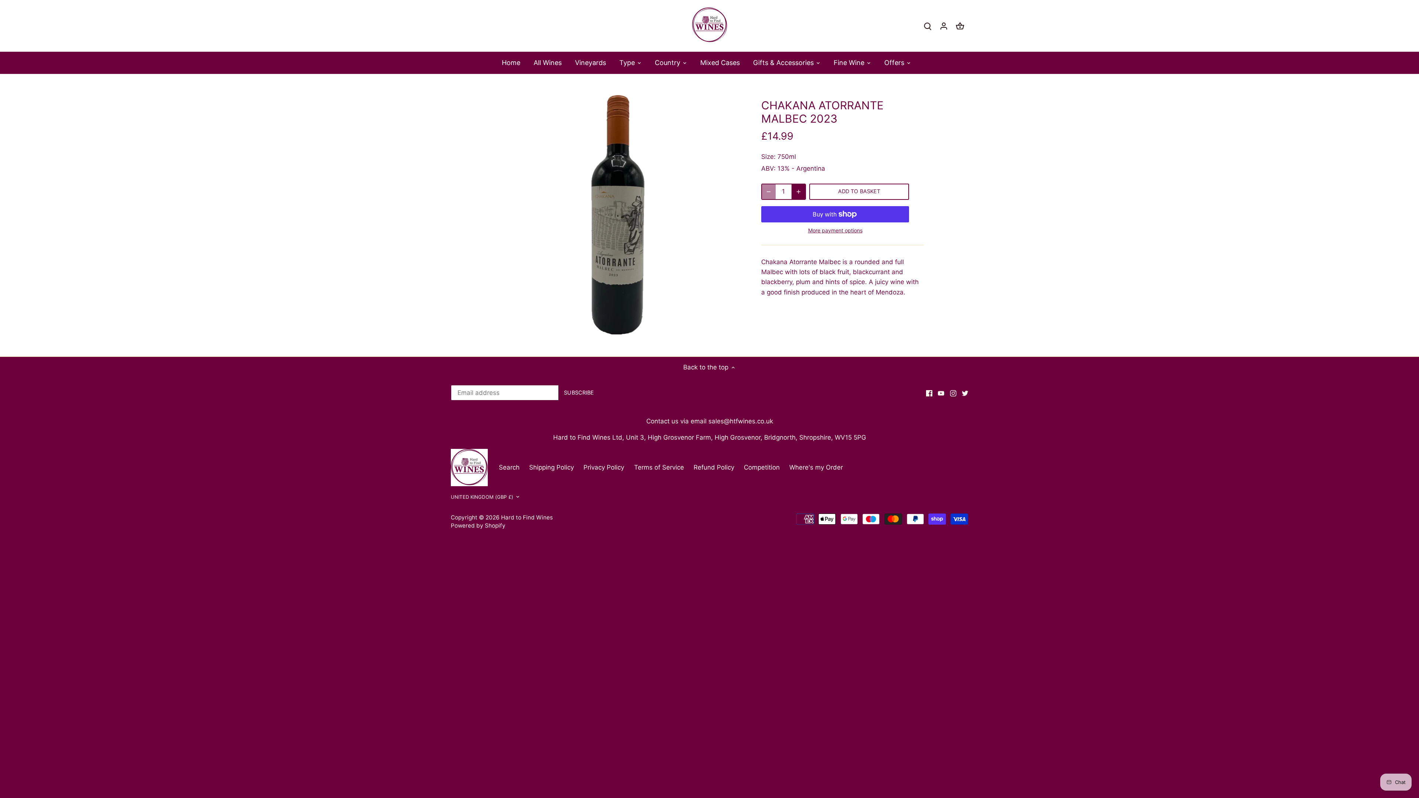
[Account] (944, 26)
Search (509, 467)
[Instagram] (953, 393)
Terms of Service (659, 467)
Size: (768, 156)
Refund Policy (714, 467)
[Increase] (799, 192)
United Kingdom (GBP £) (482, 497)
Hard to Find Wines (527, 517)
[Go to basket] (960, 26)
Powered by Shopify (478, 525)
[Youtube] (941, 393)
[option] (619, 215)
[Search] (927, 26)
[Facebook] (929, 393)
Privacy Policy (603, 467)
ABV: (768, 168)
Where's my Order (816, 467)
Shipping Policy (551, 467)
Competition (762, 467)
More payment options (835, 230)
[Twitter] (965, 393)
